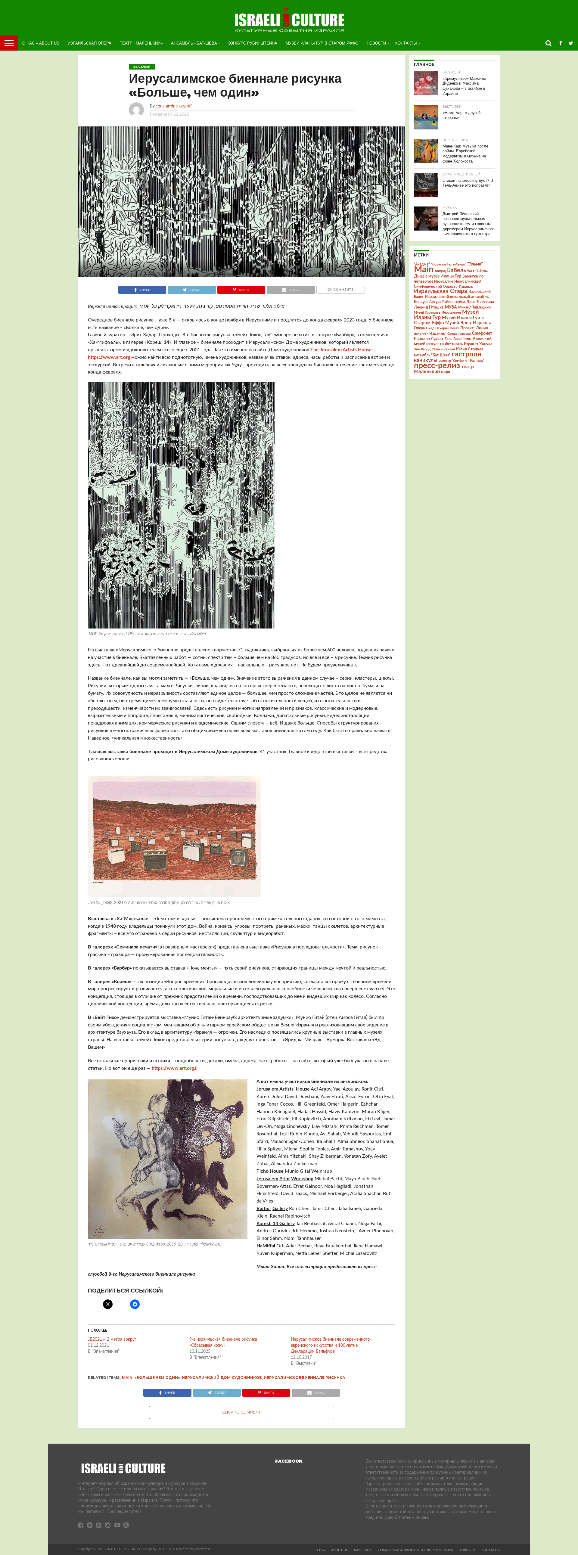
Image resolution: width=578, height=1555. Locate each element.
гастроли (466, 354)
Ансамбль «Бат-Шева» (195, 43)
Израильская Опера (89, 43)
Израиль (466, 286)
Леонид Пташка (429, 307)
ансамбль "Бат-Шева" (432, 355)
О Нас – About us (40, 43)
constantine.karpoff (174, 106)
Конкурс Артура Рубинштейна (439, 302)
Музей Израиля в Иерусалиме (437, 312)
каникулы (425, 360)
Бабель (456, 270)
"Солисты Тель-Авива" (448, 264)
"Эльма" (475, 264)
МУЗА (451, 307)
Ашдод (440, 271)
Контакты (406, 43)
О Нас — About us (331, 1550)
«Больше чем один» (157, 1377)
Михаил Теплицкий (474, 307)
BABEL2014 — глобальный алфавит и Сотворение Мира (403, 1550)
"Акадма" (422, 264)
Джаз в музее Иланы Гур (437, 276)
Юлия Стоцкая (469, 349)
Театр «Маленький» (141, 43)
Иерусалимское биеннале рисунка (304, 1377)
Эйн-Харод (422, 349)
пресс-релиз (437, 366)
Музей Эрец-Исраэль (468, 323)
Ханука (486, 344)
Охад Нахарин (437, 328)
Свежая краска (459, 333)
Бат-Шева (478, 270)
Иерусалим (443, 281)
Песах (454, 328)
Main (127, 1377)
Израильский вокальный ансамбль (457, 297)
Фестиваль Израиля (461, 344)
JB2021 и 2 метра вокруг (113, 1339)
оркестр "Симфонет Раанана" (461, 360)
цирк (445, 372)
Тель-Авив (453, 339)
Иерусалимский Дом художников (222, 1377)
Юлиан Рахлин (443, 349)
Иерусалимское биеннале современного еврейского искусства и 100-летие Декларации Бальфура (330, 1345)
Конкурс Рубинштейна (252, 43)
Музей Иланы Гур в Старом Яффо (322, 43)
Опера (419, 328)
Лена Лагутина (480, 302)
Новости (376, 43)
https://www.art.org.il (174, 1068)
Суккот (437, 339)
